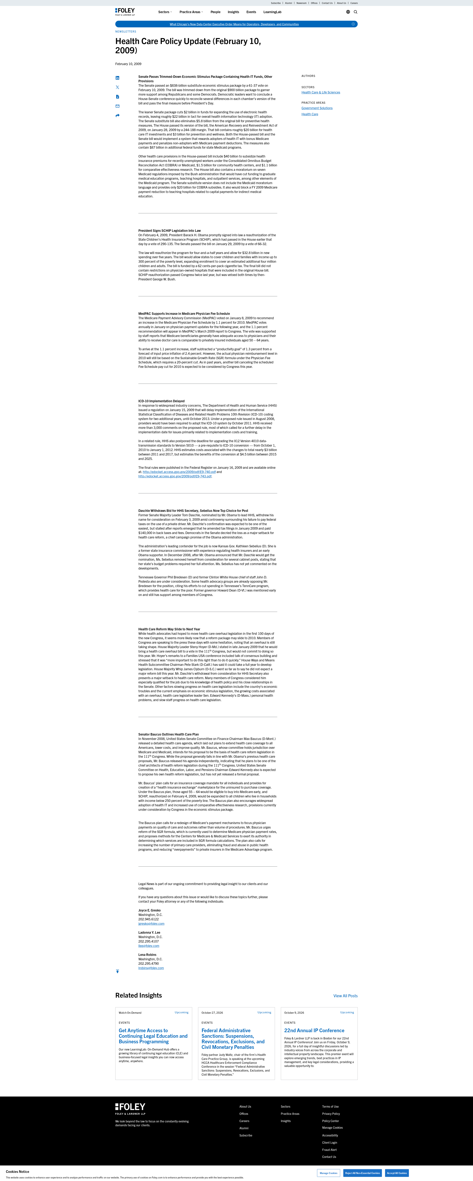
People (215, 12)
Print (117, 96)
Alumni (288, 3)
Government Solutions (317, 108)
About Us (341, 3)
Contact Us (327, 3)
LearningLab (272, 12)
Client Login (329, 1142)
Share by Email (117, 106)
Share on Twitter (117, 87)
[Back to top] (117, 972)
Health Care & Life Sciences (321, 92)
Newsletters (125, 31)
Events (251, 12)
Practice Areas (190, 12)
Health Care (310, 114)
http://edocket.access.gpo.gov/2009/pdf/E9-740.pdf (179, 472)
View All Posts (346, 995)
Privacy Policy (331, 1113)
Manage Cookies (329, 1172)
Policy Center (330, 1121)
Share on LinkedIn (117, 78)
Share (117, 115)
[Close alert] (353, 24)
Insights (233, 12)
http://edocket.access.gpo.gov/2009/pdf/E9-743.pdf (174, 476)
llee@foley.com (148, 945)
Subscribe (276, 3)
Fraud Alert (329, 1149)
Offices (314, 3)
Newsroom (302, 3)
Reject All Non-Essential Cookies (362, 1172)
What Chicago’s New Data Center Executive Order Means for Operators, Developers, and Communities (234, 24)
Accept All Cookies (397, 1172)
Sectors (163, 12)
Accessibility (330, 1135)
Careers (354, 3)
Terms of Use (330, 1106)
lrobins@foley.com (151, 968)
